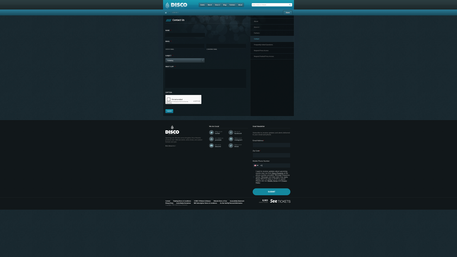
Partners (232, 5)
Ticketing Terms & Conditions (182, 201)
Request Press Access (261, 50)
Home (165, 12)
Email (168, 41)
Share (288, 12)
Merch (210, 5)
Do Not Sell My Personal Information (231, 203)
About (240, 5)
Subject (169, 56)
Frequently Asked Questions (263, 45)
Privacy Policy (169, 203)
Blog (224, 5)
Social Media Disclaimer (183, 203)
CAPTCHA (168, 92)
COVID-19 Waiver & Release (202, 201)
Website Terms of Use (220, 201)
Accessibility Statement (237, 201)
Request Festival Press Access (264, 56)
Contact (256, 39)
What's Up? (170, 66)
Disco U (217, 5)
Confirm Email (212, 49)
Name (168, 30)
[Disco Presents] (175, 4)
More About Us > (170, 146)
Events (202, 5)
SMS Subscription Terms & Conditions (205, 203)
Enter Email (170, 49)
